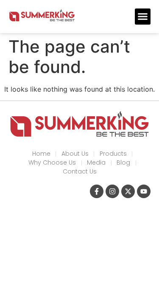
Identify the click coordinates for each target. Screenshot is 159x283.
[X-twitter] (128, 191)
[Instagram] (112, 191)
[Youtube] (144, 191)
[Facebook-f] (96, 191)
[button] (143, 16)
